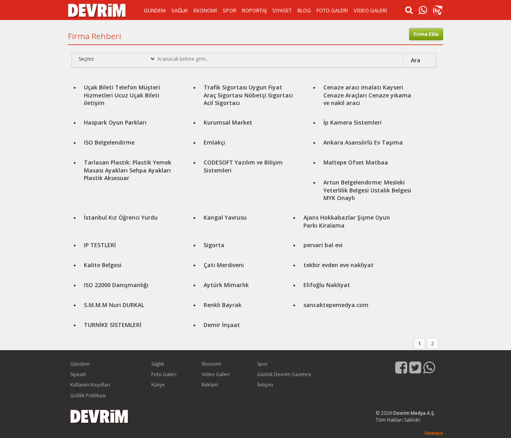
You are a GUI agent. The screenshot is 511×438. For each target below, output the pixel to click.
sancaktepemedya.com (335, 305)
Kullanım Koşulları (90, 384)
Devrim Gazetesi (97, 11)
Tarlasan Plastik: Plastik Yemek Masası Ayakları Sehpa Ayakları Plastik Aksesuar (127, 170)
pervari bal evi (323, 245)
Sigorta (214, 245)
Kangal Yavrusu (225, 217)
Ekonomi (211, 364)
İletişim (265, 384)
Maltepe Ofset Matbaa (355, 162)
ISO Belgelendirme (109, 142)
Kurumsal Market (228, 122)
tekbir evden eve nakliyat (338, 265)
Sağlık (157, 364)
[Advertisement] (32, 144)
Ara (415, 60)
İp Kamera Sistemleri (352, 122)
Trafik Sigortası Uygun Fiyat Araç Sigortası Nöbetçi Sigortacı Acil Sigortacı (248, 95)
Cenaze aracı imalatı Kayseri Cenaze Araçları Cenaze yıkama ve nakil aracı (367, 95)
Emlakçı (214, 142)
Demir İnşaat (222, 325)
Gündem (80, 364)
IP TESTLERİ (100, 245)
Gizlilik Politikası (88, 395)
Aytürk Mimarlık (226, 285)
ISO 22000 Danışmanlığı (116, 285)
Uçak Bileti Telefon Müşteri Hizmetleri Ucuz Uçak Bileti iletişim (122, 95)
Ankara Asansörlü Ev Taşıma (363, 142)
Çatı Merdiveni (224, 265)
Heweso (434, 433)
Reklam (210, 384)
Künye (158, 384)
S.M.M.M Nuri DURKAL (114, 305)
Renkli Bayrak (223, 305)
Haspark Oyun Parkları (115, 122)
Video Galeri (216, 374)
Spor (262, 364)
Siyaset (78, 374)
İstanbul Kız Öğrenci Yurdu (121, 217)
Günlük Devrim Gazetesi (284, 374)
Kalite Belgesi (102, 265)
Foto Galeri (163, 374)
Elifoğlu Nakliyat (326, 285)
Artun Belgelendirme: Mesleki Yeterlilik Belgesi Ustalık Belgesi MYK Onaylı (367, 190)
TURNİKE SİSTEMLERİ (112, 325)
